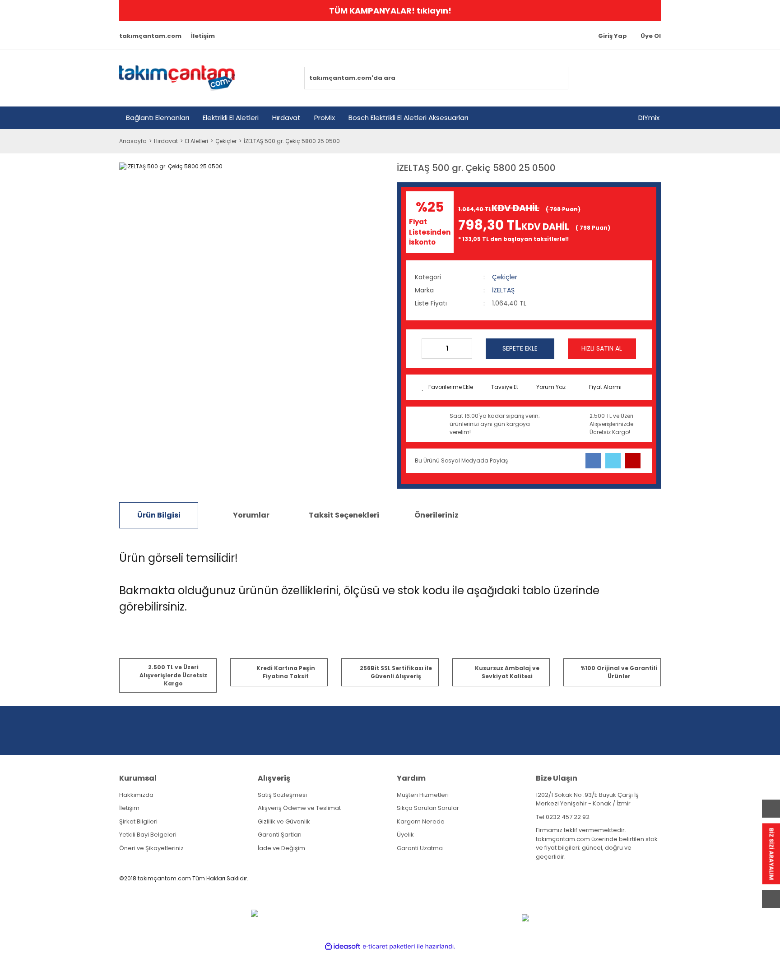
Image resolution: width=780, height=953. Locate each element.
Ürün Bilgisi (159, 515)
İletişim (203, 36)
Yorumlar (251, 515)
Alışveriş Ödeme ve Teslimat (299, 808)
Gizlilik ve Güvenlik (284, 821)
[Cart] (649, 78)
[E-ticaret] (388, 946)
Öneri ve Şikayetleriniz (151, 848)
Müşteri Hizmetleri (423, 795)
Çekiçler (504, 277)
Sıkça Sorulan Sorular (428, 808)
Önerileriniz (436, 515)
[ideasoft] (343, 946)
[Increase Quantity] (465, 348)
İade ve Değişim (281, 848)
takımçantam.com (150, 36)
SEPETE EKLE (520, 348)
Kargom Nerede (421, 821)
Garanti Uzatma (420, 848)
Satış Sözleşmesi (282, 795)
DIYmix (648, 117)
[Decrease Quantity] (429, 348)
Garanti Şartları (280, 834)
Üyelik (405, 834)
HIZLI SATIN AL (601, 348)
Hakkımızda (136, 795)
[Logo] (177, 78)
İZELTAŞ (503, 290)
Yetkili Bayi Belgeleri (147, 834)
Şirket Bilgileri (138, 821)
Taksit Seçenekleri (344, 515)
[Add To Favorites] (447, 387)
